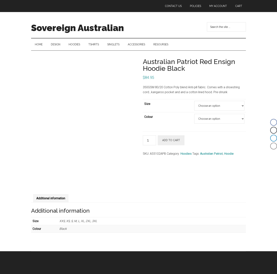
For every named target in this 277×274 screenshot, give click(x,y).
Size (147, 104)
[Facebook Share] (273, 122)
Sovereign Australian (77, 28)
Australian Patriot (211, 153)
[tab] (50, 198)
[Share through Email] (273, 146)
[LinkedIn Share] (273, 138)
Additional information (50, 198)
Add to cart (171, 140)
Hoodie (229, 153)
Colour (148, 117)
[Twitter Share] (273, 130)
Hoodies (186, 153)
